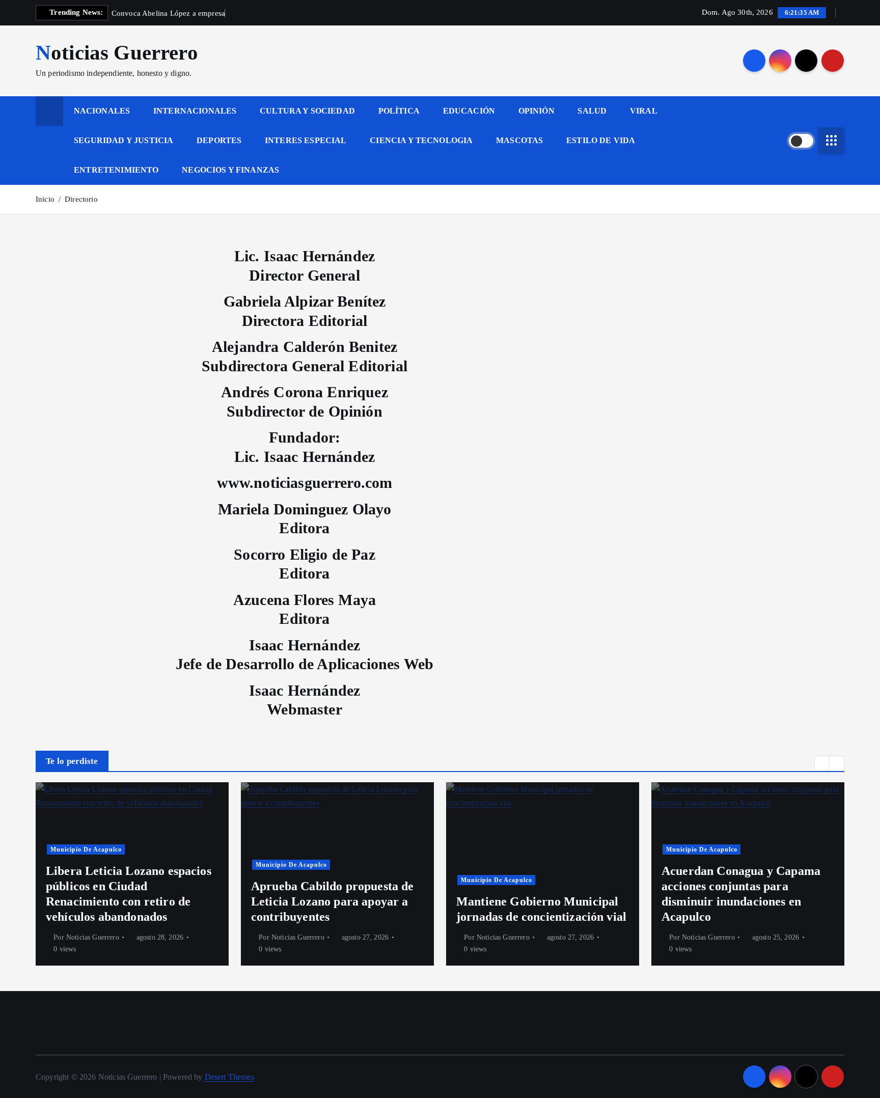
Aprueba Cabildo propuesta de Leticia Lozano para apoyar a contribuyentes (332, 901)
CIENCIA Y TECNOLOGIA (421, 140)
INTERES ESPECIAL (306, 140)
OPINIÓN (536, 110)
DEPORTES (219, 140)
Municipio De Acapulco (86, 849)
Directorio (81, 199)
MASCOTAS (519, 140)
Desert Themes (229, 1077)
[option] (132, 874)
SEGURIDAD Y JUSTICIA (123, 140)
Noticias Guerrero (92, 937)
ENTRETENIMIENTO (116, 170)
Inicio (45, 199)
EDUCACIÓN (469, 110)
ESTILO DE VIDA (600, 140)
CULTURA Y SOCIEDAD (307, 110)
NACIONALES (102, 110)
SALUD (592, 110)
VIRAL (643, 110)
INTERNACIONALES (194, 110)
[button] (822, 763)
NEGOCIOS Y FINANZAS (230, 170)
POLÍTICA (399, 110)
